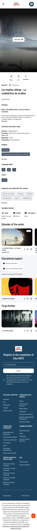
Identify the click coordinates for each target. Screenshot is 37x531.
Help (20, 457)
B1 (9, 170)
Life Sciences (7, 443)
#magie (20, 194)
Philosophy (6, 405)
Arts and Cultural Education (24, 440)
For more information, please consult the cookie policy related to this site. (16, 526)
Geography (22, 411)
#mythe (29, 194)
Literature (6, 399)
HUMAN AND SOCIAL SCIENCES (25, 396)
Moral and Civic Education (23, 405)
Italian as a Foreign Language (8, 483)
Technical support (24, 465)
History (21, 401)
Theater (5, 408)
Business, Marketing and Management (26, 418)
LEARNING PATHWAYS (25, 426)
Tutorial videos (23, 462)
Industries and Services (10, 440)
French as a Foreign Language (9, 465)
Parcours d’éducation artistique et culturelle (16, 154)
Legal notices (7, 496)
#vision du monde (8, 194)
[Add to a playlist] (25, 249)
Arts (4, 402)
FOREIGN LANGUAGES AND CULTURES (9, 458)
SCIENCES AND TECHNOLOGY (7, 427)
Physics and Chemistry (9, 453)
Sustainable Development (7, 449)
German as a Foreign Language (9, 469)
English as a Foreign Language (9, 474)
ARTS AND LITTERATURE (10, 395)
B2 (3, 170)
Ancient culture (7, 411)
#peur (17, 198)
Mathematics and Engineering (8, 433)
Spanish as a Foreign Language (9, 479)
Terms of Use (25, 496)
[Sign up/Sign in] (31, 4)
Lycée (4, 180)
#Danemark (27, 198)
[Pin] (27, 249)
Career (21, 433)
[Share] (30, 249)
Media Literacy (23, 409)
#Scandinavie (7, 198)
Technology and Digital (10, 437)
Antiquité (5, 150)
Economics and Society (26, 414)
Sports (5, 445)
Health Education (24, 431)
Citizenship (22, 436)
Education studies (24, 422)
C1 (14, 170)
